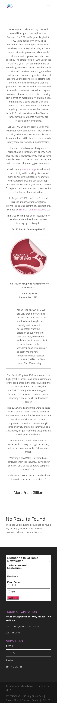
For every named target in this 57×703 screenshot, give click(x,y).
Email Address (14, 568)
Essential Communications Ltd (34, 209)
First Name (12, 576)
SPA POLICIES (14, 666)
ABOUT (10, 646)
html (13, 585)
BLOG (9, 659)
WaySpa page (29, 169)
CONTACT (12, 653)
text (13, 591)
